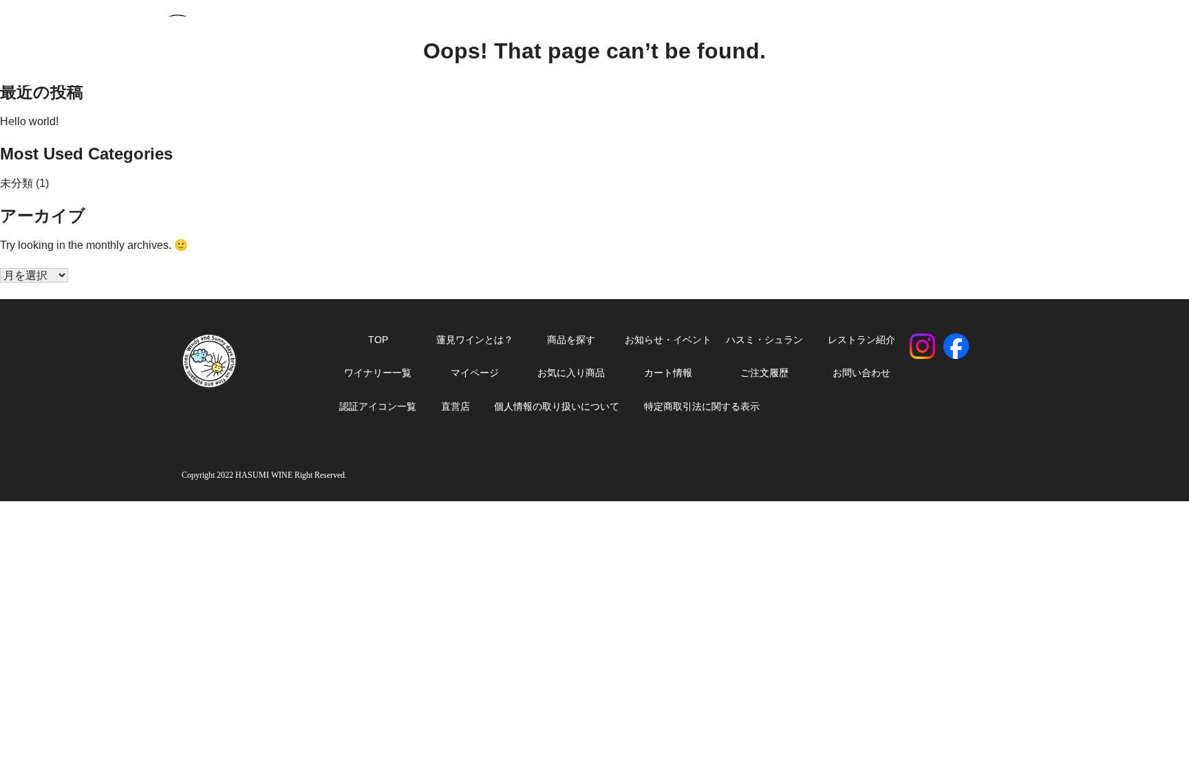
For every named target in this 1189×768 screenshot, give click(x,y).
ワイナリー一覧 (377, 372)
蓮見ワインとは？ (474, 339)
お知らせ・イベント (668, 339)
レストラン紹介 (861, 339)
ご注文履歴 (764, 372)
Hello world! (29, 121)
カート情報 (668, 372)
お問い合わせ (861, 372)
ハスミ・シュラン (764, 339)
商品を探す (571, 339)
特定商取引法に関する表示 (702, 406)
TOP (378, 339)
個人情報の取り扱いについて (556, 406)
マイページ (475, 372)
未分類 (16, 183)
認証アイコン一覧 (377, 406)
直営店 (455, 406)
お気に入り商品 (571, 372)
